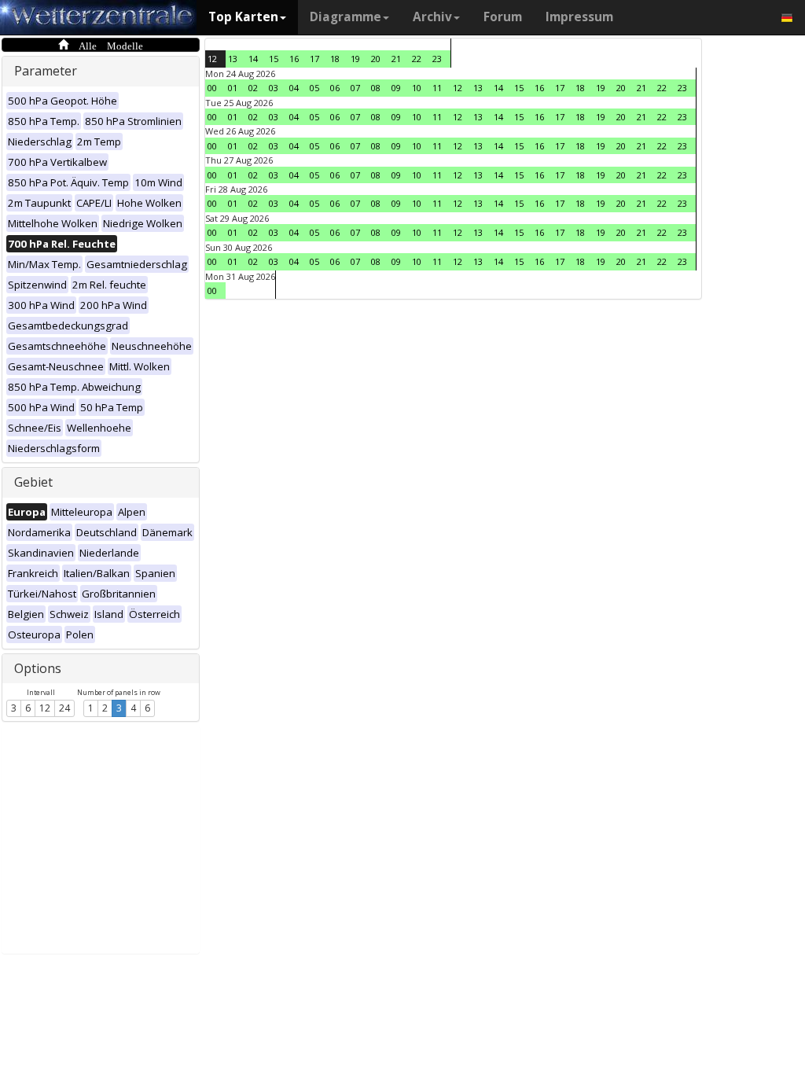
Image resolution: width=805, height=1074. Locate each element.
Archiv (432, 17)
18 (335, 58)
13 (232, 58)
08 (375, 88)
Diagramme (345, 17)
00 (212, 88)
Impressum (579, 17)
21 (396, 58)
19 (355, 58)
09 (396, 88)
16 (294, 58)
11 (437, 88)
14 (253, 58)
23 (437, 58)
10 (416, 88)
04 (294, 88)
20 (375, 58)
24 (64, 708)
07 (355, 88)
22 (416, 58)
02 (253, 88)
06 (335, 88)
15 (273, 58)
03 (273, 88)
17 (314, 58)
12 (44, 708)
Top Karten (243, 17)
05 (314, 88)
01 (232, 88)
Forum (502, 17)
